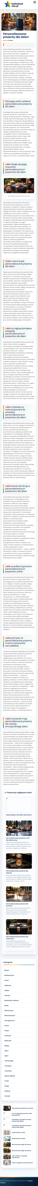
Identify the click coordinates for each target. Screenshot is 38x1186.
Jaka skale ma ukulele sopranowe (19, 1157)
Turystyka (8, 1071)
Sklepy (7, 1046)
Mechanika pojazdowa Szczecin (22, 1108)
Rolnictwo (8, 1041)
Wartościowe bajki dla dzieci (21, 1144)
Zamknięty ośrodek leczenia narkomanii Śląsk (21, 1120)
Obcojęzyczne (9, 1020)
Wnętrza (7, 1091)
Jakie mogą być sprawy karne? (22, 1163)
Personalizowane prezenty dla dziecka (17, 872)
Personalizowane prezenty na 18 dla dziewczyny (17, 839)
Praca (7, 1026)
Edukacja (8, 985)
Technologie (9, 1061)
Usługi (7, 1086)
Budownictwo (9, 975)
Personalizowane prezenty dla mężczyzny (17, 938)
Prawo (7, 1031)
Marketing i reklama (12, 1000)
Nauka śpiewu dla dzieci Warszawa (19, 815)
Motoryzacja (9, 1010)
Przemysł (8, 1036)
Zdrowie (7, 1096)
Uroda (7, 1081)
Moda (6, 1005)
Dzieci (7, 980)
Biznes (7, 970)
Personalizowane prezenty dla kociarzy (17, 905)
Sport (6, 1051)
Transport (8, 1066)
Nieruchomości (10, 1015)
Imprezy (7, 995)
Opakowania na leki (18, 1132)
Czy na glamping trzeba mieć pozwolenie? (22, 1114)
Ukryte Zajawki (10, 1076)
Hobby (7, 990)
